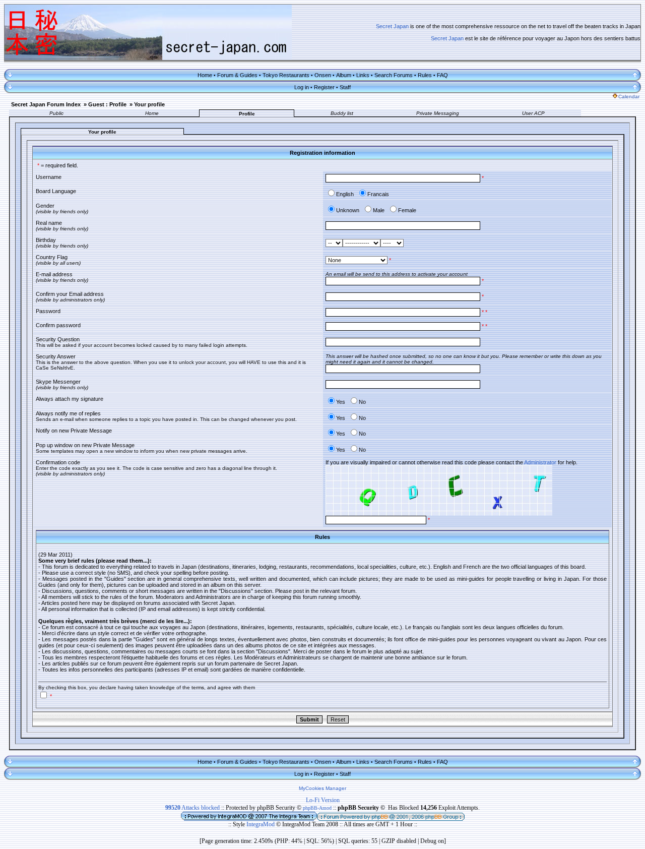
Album (343, 75)
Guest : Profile (107, 104)
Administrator (540, 462)
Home (205, 75)
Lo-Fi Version (323, 800)
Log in (301, 87)
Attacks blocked (192, 807)
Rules (425, 75)
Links (362, 75)
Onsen (322, 75)
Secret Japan (392, 26)
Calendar (628, 96)
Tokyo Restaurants (286, 75)
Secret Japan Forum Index (46, 104)
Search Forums (393, 75)
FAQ (442, 75)
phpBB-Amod (317, 808)
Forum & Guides (237, 75)
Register (324, 87)
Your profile (149, 104)
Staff (345, 87)
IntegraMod (261, 824)
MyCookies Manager (322, 788)
